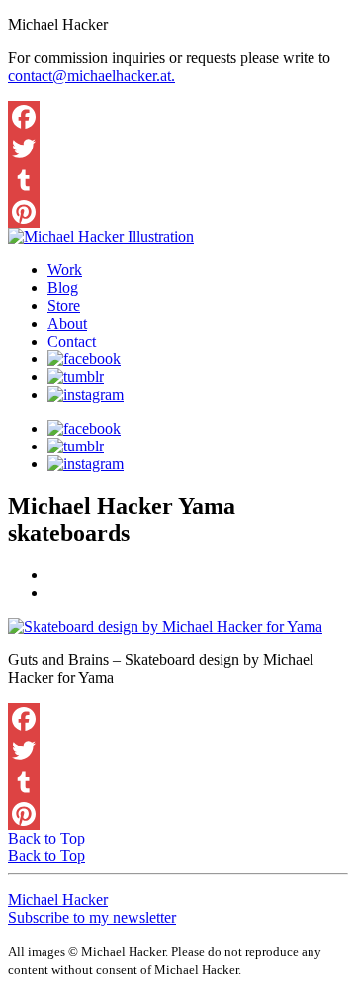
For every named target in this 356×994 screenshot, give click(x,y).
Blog (62, 287)
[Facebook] (178, 117)
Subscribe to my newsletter (92, 917)
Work (64, 269)
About (67, 323)
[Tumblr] (178, 180)
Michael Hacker (58, 899)
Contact (71, 341)
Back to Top (46, 838)
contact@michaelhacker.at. (91, 75)
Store (63, 305)
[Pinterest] (178, 212)
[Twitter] (178, 148)
